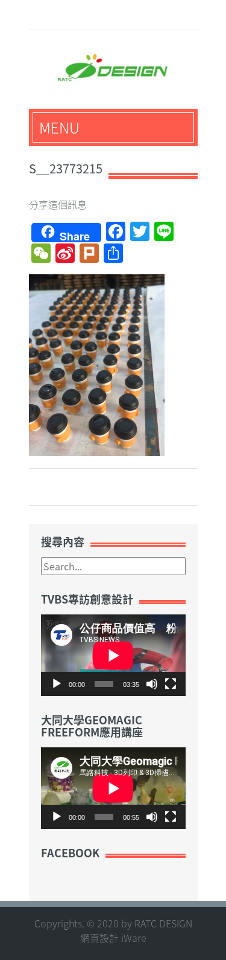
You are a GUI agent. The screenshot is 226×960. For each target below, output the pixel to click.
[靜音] (152, 684)
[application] (113, 655)
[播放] (57, 684)
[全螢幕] (171, 684)
